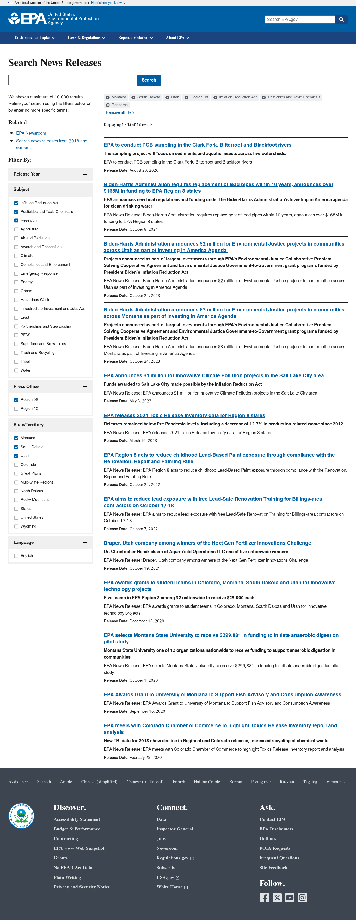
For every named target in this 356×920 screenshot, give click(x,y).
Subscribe (166, 868)
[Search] (341, 19)
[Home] (53, 18)
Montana (118, 97)
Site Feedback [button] (273, 868)
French (179, 782)
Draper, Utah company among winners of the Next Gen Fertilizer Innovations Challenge (207, 543)
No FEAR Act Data (73, 868)
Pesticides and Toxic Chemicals (293, 97)
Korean (235, 782)
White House (170, 887)
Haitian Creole (207, 782)
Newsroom (167, 848)
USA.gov (165, 877)
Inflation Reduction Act (237, 97)
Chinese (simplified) (99, 782)
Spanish (44, 782)
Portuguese (261, 782)
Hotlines (268, 838)
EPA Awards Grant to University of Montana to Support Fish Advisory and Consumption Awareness (222, 695)
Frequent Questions (279, 858)
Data (161, 819)
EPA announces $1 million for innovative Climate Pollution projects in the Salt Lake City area (214, 376)
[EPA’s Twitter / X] (277, 897)
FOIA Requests (275, 848)
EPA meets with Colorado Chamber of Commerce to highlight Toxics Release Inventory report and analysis (220, 729)
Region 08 (198, 97)
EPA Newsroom (31, 133)
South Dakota (148, 97)
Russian (287, 782)
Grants (61, 858)
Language (24, 542)
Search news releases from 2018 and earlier (51, 144)
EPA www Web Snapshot (79, 848)
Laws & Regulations (84, 38)
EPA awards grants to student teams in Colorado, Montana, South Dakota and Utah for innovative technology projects (220, 586)
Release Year (27, 174)
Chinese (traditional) (145, 782)
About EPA (175, 38)
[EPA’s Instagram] (302, 897)
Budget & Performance (77, 829)
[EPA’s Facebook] (265, 897)
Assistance (18, 782)
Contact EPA (273, 819)
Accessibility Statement (77, 819)
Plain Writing (67, 877)
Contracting (66, 838)
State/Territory (29, 425)
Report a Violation (133, 38)
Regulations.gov (172, 858)
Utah (174, 97)
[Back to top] (342, 906)
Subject (21, 189)
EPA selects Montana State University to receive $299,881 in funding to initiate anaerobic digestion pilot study (221, 638)
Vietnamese (337, 782)
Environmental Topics (32, 38)
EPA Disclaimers (276, 829)
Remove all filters (120, 112)
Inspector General (175, 829)
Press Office (26, 386)
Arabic (66, 782)
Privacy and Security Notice (82, 887)
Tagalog (310, 782)
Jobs (161, 838)
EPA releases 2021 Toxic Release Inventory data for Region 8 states (184, 415)
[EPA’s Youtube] (290, 897)
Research (119, 105)
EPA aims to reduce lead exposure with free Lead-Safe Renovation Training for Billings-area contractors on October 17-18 (213, 502)
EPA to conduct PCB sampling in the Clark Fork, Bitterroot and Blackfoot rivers (198, 145)
